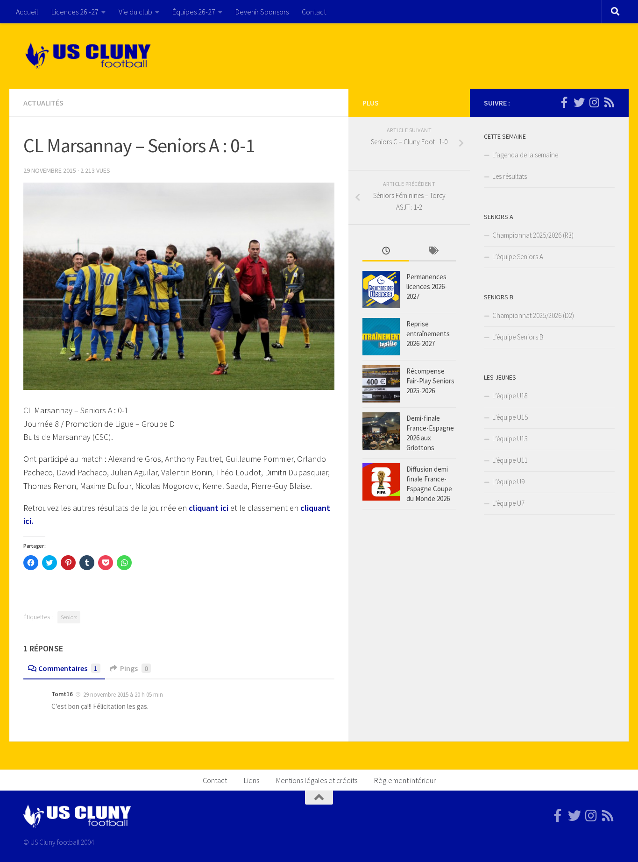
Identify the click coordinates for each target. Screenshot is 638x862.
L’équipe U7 (508, 503)
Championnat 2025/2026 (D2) (533, 315)
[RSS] (609, 102)
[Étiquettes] (432, 251)
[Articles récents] (385, 251)
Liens (251, 780)
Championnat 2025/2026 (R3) (533, 235)
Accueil (27, 11)
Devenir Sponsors (262, 11)
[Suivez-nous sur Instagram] (594, 102)
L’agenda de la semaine (525, 154)
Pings (134, 668)
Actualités (43, 102)
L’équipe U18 (510, 395)
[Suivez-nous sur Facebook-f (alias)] (564, 102)
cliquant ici (208, 507)
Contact (314, 11)
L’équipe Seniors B (518, 336)
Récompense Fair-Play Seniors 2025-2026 (430, 381)
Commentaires (68, 668)
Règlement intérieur (405, 780)
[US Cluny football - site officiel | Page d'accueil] (89, 56)
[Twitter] (579, 102)
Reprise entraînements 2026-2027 (428, 333)
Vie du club (135, 11)
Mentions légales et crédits (316, 780)
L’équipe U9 (508, 481)
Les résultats (509, 176)
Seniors (69, 617)
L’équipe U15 (510, 417)
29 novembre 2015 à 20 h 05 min (123, 695)
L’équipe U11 (510, 460)
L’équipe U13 (510, 438)
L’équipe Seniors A (517, 256)
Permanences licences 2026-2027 (426, 286)
